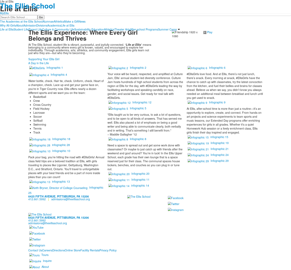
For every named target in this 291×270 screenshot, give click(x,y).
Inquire (47, 261)
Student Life (21, 29)
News (82, 21)
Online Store (72, 250)
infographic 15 (219, 137)
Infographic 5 (138, 108)
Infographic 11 (140, 179)
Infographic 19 (220, 143)
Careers (47, 250)
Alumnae (48, 21)
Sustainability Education (89, 29)
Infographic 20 (140, 174)
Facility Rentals (89, 250)
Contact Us (35, 250)
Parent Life (35, 29)
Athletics (59, 21)
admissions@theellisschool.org (70, 199)
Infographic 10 (61, 151)
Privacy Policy (108, 250)
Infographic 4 (59, 74)
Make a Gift (71, 21)
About (19, 25)
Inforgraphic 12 (141, 102)
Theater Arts (122, 29)
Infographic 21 (220, 149)
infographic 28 (61, 145)
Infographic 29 (220, 161)
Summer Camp (167, 29)
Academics (54, 25)
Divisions (41, 25)
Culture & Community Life (58, 29)
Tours (44, 255)
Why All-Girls (8, 25)
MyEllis (4, 13)
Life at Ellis (67, 25)
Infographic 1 (55, 68)
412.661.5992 (37, 199)
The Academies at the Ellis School (21, 21)
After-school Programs (144, 29)
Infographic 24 (220, 155)
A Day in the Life (38, 63)
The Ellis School (27, 5)
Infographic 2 (138, 68)
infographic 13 (61, 181)
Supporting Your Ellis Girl (43, 59)
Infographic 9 (217, 102)
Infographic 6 (217, 68)
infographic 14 (140, 185)
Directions (58, 250)
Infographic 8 (138, 139)
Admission (29, 25)
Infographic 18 (61, 139)
